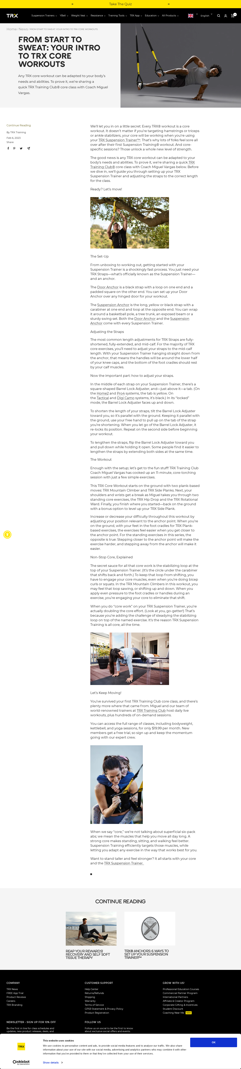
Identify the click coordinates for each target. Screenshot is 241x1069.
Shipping (90, 997)
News (23, 29)
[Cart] (232, 15)
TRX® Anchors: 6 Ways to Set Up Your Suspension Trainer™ (146, 954)
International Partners (175, 997)
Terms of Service (94, 1004)
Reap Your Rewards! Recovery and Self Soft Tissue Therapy (88, 954)
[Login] (225, 15)
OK (214, 1042)
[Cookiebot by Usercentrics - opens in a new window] (21, 1062)
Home (12, 29)
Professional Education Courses (181, 989)
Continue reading (19, 125)
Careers (11, 1001)
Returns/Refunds (94, 993)
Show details (51, 1062)
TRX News (12, 989)
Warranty (90, 1001)
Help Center (91, 989)
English (205, 15)
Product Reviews (16, 997)
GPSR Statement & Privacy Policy (104, 1008)
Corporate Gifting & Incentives (180, 1004)
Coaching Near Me (177, 1012)
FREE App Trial (15, 993)
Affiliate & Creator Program (178, 1001)
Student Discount (173, 1008)
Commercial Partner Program (180, 993)
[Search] (218, 15)
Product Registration (97, 1012)
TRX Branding (14, 1004)
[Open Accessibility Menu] (7, 534)
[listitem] (8, 148)
